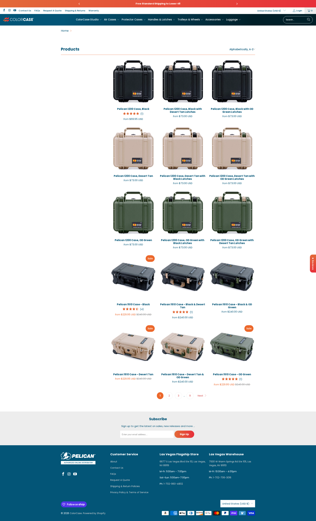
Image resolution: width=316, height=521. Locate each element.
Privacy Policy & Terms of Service (129, 492)
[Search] (308, 19)
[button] (89, 20)
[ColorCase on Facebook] (3, 10)
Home (65, 31)
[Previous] (79, 3)
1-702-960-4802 (173, 483)
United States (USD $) (269, 10)
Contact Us (25, 10)
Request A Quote (52, 10)
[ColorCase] (18, 19)
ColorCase (76, 513)
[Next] (236, 3)
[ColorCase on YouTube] (14, 10)
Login (299, 10)
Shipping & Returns (75, 10)
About (113, 461)
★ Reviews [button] (313, 263)
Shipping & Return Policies (125, 486)
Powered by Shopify (94, 513)
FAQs (37, 10)
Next (201, 395)
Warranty (94, 10)
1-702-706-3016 (222, 477)
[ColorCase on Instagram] (9, 10)
